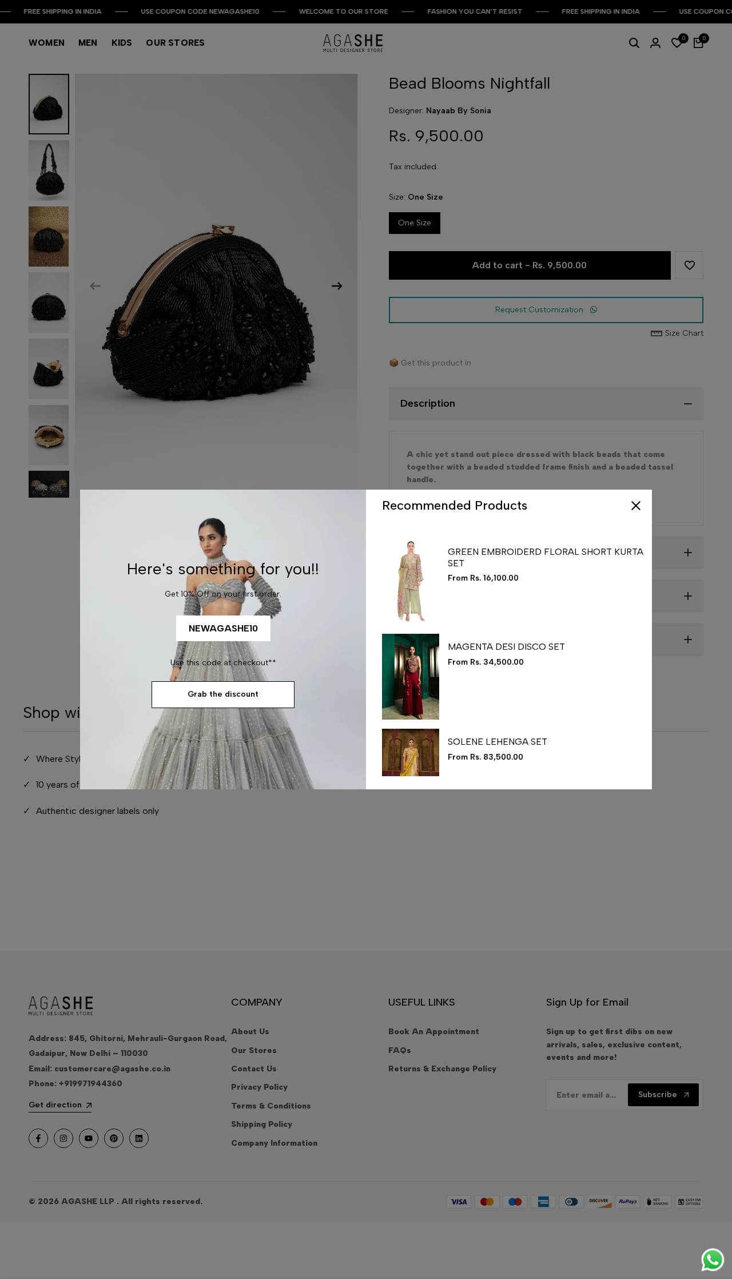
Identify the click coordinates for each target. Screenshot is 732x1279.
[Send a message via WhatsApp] (712, 1259)
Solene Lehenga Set (497, 741)
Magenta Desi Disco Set (506, 646)
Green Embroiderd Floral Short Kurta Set (545, 557)
